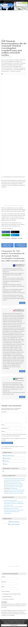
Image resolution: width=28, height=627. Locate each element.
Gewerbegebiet (14, 238)
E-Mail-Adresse (5, 428)
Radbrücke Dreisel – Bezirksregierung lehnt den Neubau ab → (21, 245)
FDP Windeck (7, 238)
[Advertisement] (14, 24)
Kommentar (4, 411)
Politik (2, 39)
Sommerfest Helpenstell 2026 (10, 500)
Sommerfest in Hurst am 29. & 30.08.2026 (13, 506)
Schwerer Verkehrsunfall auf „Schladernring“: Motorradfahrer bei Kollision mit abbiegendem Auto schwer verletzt (14, 503)
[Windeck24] (14, 6)
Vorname (3, 576)
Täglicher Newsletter (7, 596)
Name (3, 424)
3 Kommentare (9, 56)
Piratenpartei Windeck (9, 478)
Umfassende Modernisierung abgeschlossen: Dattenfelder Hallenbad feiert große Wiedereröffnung (14, 511)
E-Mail (3, 586)
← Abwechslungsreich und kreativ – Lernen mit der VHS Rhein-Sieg (7, 245)
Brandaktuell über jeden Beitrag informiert (12, 594)
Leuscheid (20, 238)
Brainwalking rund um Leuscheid (11, 508)
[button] (6, 232)
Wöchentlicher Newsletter (8, 599)
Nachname (3, 581)
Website (3, 431)
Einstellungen (14, 625)
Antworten (22, 302)
